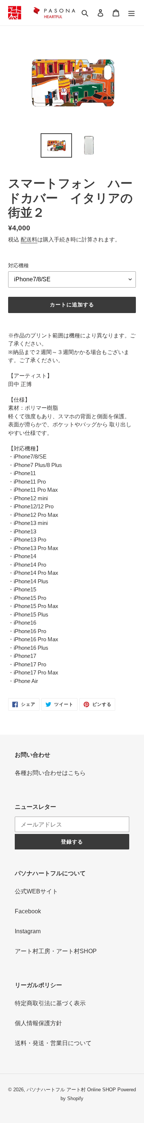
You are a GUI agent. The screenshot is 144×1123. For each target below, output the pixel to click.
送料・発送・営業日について (53, 1043)
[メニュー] (131, 12)
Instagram (28, 931)
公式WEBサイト (36, 891)
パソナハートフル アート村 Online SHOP (71, 1089)
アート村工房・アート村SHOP (56, 951)
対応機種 (18, 265)
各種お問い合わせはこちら (50, 773)
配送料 (29, 239)
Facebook (28, 911)
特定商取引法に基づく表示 (50, 1003)
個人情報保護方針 (38, 1023)
